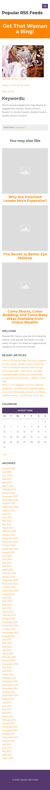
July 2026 (6, 472)
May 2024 (7, 563)
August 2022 (8, 636)
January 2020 (8, 660)
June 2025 (7, 517)
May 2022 (7, 646)
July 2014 (6, 702)
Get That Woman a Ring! (14, 79)
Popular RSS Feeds (22, 12)
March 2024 (8, 570)
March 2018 (7, 674)
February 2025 (9, 531)
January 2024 (8, 577)
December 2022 (10, 622)
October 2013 (8, 734)
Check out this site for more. (16, 85)
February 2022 (9, 657)
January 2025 (8, 535)
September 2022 (10, 632)
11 (11, 432)
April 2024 (7, 566)
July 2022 (6, 639)
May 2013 (6, 751)
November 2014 (10, 688)
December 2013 (10, 727)
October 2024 (9, 545)
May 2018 (7, 667)
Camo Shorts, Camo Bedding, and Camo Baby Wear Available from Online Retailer (25, 316)
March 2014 (7, 716)
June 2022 (7, 643)
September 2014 (10, 695)
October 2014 (8, 692)
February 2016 (9, 678)
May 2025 (6, 521)
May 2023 (7, 604)
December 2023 (10, 580)
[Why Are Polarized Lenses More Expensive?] (25, 171)
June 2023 (7, 601)
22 (39, 437)
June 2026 (7, 475)
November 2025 (10, 500)
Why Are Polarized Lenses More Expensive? (25, 199)
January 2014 (8, 723)
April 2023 (7, 608)
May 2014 (6, 709)
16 (45, 432)
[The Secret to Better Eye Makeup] (25, 228)
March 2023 (7, 611)
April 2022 (7, 650)
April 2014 (6, 713)
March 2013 (7, 758)
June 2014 (7, 706)
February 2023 (9, 615)
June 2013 (7, 748)
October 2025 (8, 503)
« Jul (4, 454)
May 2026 (7, 479)
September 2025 (10, 507)
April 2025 (6, 524)
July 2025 (6, 514)
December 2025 (10, 496)
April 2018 (7, 671)
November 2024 (10, 542)
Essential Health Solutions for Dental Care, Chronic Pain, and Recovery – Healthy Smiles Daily (23, 378)
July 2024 (6, 556)
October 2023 (8, 587)
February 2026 (9, 489)
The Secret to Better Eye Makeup (25, 256)
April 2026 (7, 482)
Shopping (20, 127)
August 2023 (8, 594)
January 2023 (8, 618)
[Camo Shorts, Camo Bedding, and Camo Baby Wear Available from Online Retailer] (25, 285)
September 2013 (10, 737)
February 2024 (9, 573)
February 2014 (9, 720)
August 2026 (8, 468)
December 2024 (10, 538)
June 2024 (7, 559)
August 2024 (8, 552)
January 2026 (8, 493)
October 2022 (8, 629)
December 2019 (10, 664)
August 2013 (8, 741)
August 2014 (8, 699)
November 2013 (10, 730)
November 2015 (10, 681)
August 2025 (8, 510)
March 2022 (7, 653)
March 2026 (7, 486)
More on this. (8, 91)
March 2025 (7, 528)
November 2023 (10, 583)
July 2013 (6, 744)
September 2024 (10, 549)
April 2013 (6, 755)
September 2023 (10, 590)
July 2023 (6, 597)
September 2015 (10, 685)
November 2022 (10, 625)
